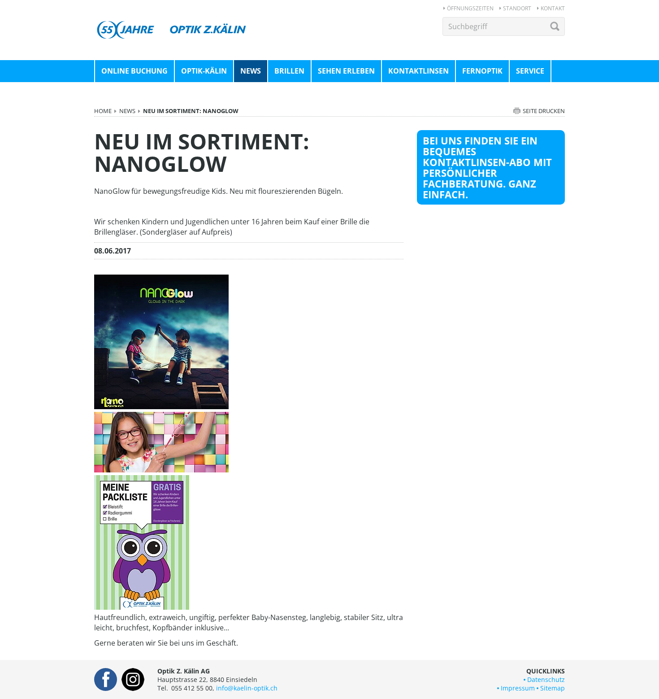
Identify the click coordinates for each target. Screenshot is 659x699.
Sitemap (552, 688)
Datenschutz (546, 679)
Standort (517, 8)
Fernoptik (482, 71)
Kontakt (553, 8)
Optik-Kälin (204, 71)
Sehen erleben (346, 71)
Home (103, 111)
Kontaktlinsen (418, 71)
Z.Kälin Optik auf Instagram (132, 679)
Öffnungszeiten (470, 8)
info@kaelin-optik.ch (246, 688)
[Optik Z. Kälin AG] (172, 21)
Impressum (518, 688)
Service (530, 71)
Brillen (289, 71)
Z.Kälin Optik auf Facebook (105, 679)
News (250, 71)
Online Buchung (134, 71)
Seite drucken (544, 111)
